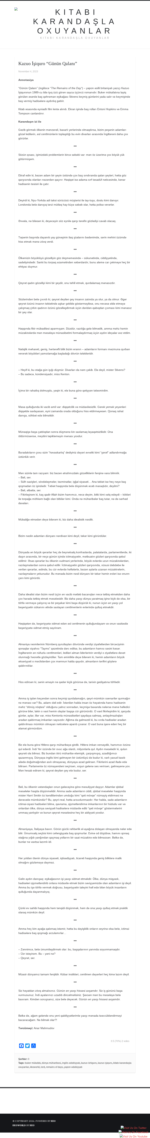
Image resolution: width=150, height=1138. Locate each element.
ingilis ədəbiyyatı (71, 1063)
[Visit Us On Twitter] (133, 1128)
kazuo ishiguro (89, 1063)
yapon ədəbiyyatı (73, 1067)
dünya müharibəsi (51, 1063)
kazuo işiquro (105, 1063)
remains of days (54, 1067)
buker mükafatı (33, 1063)
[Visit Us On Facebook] (133, 1132)
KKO (53, 1120)
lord (43, 1067)
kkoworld (35, 1067)
